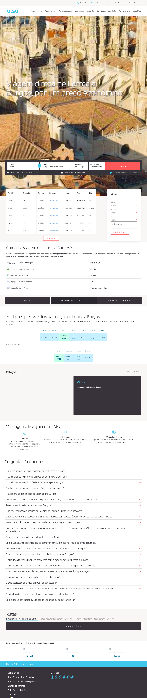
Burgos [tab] (137, 371)
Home (9, 664)
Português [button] (83, 3)
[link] (39, 166)
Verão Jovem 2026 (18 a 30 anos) (75, 173)
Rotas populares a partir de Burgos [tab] (56, 619)
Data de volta (94, 164)
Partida (113, 202)
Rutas (16, 664)
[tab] (73, 471)
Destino (45, 164)
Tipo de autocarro (116, 224)
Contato (11, 694)
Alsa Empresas (119, 3)
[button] (22, 173)
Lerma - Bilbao (73, 626)
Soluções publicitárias (18, 690)
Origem (11, 164)
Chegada (113, 210)
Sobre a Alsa (13, 673)
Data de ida (77, 164)
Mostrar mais (51, 238)
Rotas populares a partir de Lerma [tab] (22, 619)
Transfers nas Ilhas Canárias (21, 677)
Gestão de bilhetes (16, 685)
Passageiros (11, 172)
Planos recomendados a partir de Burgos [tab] (95, 619)
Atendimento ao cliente (101, 3)
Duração (113, 217)
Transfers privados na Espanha (22, 681)
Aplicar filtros (120, 232)
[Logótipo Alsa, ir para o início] (12, 11)
